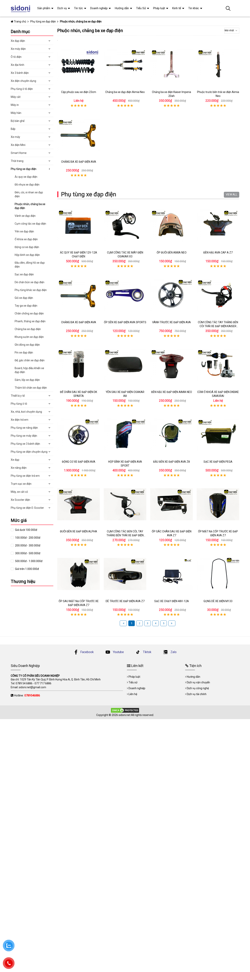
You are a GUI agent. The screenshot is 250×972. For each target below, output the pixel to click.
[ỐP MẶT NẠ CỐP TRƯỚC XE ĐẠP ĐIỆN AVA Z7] (218, 504)
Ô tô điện (16, 56)
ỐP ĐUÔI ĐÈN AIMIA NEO (172, 252)
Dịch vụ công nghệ (198, 688)
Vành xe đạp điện (25, 215)
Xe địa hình (17, 64)
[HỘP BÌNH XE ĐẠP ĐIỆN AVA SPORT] (125, 434)
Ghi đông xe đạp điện (27, 344)
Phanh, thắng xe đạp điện (30, 321)
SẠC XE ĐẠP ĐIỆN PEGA (218, 461)
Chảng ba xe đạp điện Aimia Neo (125, 92)
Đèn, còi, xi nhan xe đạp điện (29, 194)
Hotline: (27, 695)
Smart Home (19, 152)
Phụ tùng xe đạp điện (88, 194)
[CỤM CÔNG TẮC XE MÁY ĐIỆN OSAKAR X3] (125, 225)
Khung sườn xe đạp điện (29, 336)
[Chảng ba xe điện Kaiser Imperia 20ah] (171, 64)
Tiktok (146, 652)
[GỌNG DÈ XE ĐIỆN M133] (218, 574)
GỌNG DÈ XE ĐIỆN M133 (218, 601)
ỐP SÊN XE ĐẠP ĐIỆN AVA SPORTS (125, 322)
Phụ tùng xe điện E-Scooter (27, 507)
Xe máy (15, 136)
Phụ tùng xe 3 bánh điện (25, 443)
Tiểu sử (133, 682)
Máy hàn (16, 112)
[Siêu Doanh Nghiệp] (21, 8)
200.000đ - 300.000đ (27, 545)
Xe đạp (15, 459)
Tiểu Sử (141, 8)
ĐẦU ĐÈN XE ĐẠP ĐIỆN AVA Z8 (171, 461)
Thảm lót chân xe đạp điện (31, 387)
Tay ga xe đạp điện (26, 305)
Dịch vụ (62, 8)
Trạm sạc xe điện (21, 483)
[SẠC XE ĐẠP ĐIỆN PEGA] (218, 434)
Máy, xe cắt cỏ (19, 491)
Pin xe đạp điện (24, 352)
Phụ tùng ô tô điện (22, 88)
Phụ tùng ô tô (19, 403)
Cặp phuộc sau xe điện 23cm (78, 92)
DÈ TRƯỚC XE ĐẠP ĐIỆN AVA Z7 (125, 601)
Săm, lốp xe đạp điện (27, 379)
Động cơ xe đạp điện (27, 247)
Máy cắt (16, 96)
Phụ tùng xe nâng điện (24, 427)
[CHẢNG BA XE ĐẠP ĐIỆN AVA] (78, 134)
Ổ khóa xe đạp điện (26, 239)
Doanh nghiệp (99, 8)
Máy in (15, 104)
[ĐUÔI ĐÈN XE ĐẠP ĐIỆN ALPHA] (78, 504)
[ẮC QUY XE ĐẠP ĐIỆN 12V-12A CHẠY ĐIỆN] (78, 225)
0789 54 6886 (24, 683)
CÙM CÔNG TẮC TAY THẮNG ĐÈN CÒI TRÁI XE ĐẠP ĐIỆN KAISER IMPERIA (218, 326)
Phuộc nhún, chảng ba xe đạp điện (30, 206)
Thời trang (17, 160)
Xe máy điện (18, 48)
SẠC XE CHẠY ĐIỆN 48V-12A (171, 601)
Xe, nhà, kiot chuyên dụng (26, 411)
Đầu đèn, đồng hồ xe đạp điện (30, 264)
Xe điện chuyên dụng (23, 80)
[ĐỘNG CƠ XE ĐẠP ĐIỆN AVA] (78, 434)
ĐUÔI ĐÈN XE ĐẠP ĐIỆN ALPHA (78, 531)
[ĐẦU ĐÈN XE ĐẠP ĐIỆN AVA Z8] (171, 434)
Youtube (118, 652)
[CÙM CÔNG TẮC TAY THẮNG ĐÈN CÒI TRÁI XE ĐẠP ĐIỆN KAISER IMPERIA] (218, 295)
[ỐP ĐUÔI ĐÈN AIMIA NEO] (171, 225)
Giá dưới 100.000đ (25, 529)
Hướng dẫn (122, 8)
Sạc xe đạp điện (24, 274)
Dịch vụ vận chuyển (198, 682)
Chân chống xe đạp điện (29, 313)
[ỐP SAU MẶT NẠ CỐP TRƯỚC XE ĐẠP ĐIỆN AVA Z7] (78, 574)
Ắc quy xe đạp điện (26, 176)
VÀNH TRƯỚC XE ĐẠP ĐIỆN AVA (171, 322)
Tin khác (193, 8)
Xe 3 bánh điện (20, 72)
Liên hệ (133, 694)
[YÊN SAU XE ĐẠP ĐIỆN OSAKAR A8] (125, 364)
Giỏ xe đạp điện (24, 297)
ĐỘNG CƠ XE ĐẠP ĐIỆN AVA (78, 461)
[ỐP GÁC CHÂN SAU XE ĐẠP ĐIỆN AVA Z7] (171, 504)
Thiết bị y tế (18, 395)
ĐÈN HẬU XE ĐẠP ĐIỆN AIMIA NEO (171, 392)
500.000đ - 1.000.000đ (28, 561)
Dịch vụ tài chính (196, 694)
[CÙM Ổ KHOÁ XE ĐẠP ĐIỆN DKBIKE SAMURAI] (218, 364)
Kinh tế (176, 8)
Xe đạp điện (18, 40)
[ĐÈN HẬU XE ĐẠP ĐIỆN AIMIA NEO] (171, 364)
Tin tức (78, 8)
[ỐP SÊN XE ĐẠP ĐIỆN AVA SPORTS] (125, 295)
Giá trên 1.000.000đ (26, 568)
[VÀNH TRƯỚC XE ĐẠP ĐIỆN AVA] (171, 295)
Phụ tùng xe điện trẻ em (25, 475)
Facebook (87, 652)
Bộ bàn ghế (17, 120)
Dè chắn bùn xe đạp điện (29, 282)
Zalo (173, 652)
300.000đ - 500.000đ (27, 553)
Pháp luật (159, 8)
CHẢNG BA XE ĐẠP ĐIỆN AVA (78, 161)
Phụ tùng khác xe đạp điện (31, 290)
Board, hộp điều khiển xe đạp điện (29, 370)
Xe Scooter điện (20, 499)
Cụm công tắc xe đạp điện (30, 223)
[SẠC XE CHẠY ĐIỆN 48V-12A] (171, 574)
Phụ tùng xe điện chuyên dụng (29, 451)
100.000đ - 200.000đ (27, 537)
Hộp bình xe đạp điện (27, 254)
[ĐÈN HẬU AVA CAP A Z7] (218, 225)
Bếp (13, 128)
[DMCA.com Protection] (125, 710)
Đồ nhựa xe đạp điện (27, 184)
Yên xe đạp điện (24, 231)
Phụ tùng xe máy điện (24, 435)
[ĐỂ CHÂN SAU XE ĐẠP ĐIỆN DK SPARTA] (78, 364)
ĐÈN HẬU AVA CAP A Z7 (218, 252)
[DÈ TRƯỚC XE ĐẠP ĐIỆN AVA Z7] (125, 574)
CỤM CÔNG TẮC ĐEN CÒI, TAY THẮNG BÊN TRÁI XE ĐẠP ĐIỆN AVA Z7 (125, 535)
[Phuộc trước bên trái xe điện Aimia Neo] (218, 64)
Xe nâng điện (19, 467)
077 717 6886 (43, 683)
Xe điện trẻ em (19, 419)
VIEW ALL (231, 194)
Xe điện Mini (18, 144)
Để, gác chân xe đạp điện (30, 360)
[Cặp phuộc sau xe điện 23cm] (78, 64)
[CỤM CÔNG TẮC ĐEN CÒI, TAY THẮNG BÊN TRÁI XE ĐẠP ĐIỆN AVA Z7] (125, 504)
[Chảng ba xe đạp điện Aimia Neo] (125, 64)
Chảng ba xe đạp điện (28, 329)
